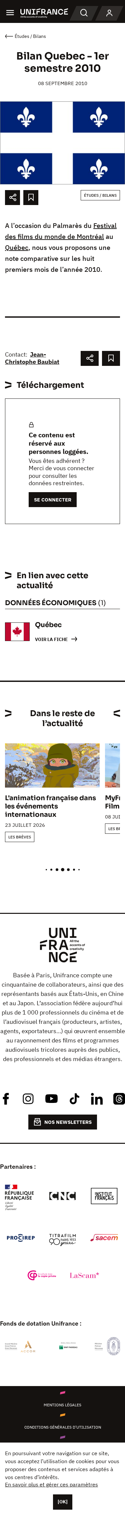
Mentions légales (62, 1404)
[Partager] (12, 197)
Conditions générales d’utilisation (62, 1427)
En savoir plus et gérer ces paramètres (51, 1484)
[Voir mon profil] (109, 13)
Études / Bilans (100, 195)
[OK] (63, 1502)
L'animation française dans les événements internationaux (50, 806)
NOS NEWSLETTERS (68, 1122)
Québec (16, 247)
